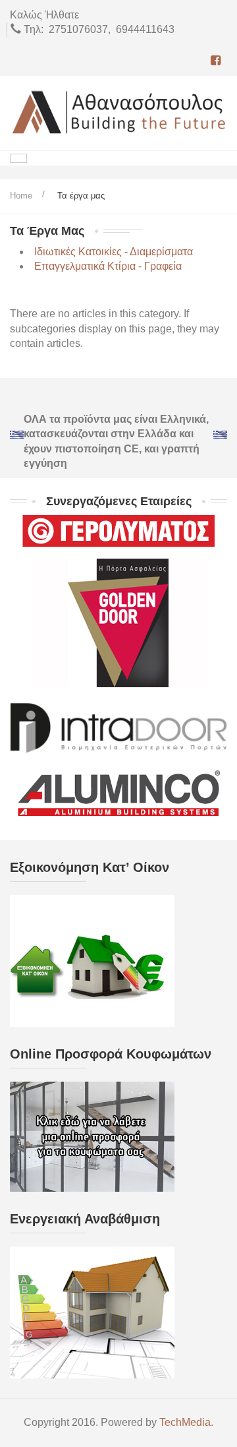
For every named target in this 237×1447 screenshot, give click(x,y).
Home (21, 195)
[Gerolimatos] (118, 533)
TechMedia (185, 1422)
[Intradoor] (118, 724)
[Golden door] (118, 621)
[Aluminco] (118, 793)
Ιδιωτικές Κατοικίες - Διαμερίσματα (113, 251)
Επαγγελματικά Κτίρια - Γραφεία (108, 266)
